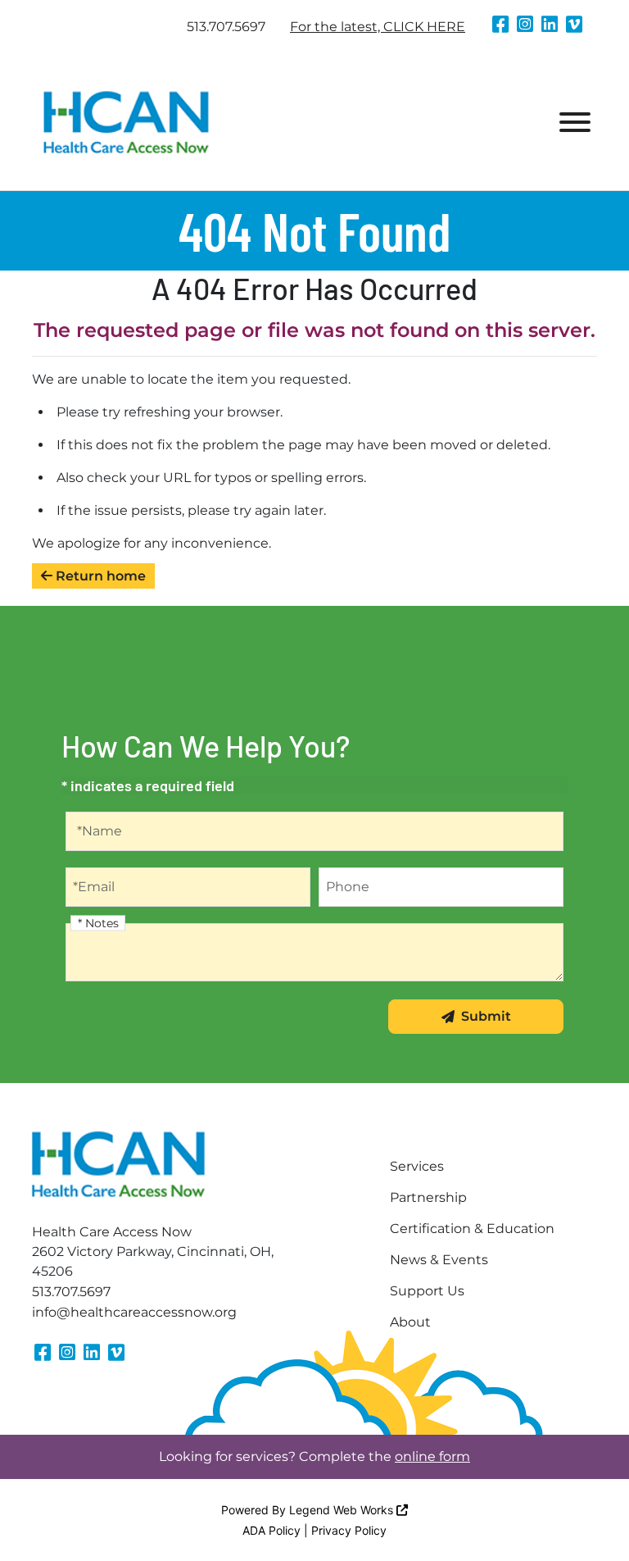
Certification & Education (472, 1228)
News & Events (439, 1259)
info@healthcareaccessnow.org (134, 1312)
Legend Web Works (342, 1510)
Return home (99, 576)
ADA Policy (271, 1530)
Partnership (428, 1197)
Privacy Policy (349, 1530)
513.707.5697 (226, 26)
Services (417, 1166)
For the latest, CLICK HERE (377, 26)
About (410, 1322)
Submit (486, 1016)
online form (432, 1456)
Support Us (427, 1291)
